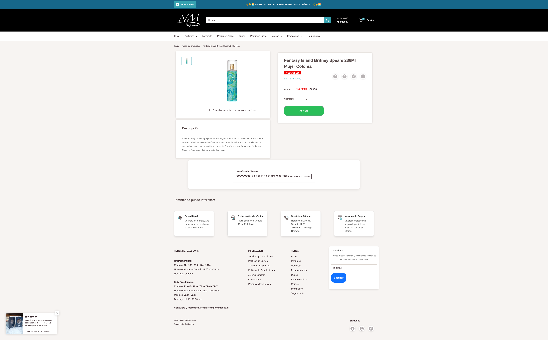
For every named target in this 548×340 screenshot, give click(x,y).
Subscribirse (187, 4)
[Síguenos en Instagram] (362, 329)
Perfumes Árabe (225, 36)
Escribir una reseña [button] (300, 176)
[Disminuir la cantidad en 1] (299, 99)
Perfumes (189, 36)
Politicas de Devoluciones (261, 270)
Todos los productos (191, 46)
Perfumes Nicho (258, 36)
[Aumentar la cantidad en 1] (314, 99)
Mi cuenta (342, 21)
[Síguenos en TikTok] (371, 329)
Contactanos (254, 279)
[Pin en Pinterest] (344, 76)
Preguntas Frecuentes (259, 284)
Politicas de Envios (258, 261)
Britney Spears (292, 79)
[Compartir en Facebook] (335, 76)
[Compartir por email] (363, 76)
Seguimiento (314, 36)
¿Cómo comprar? (257, 275)
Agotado (304, 111)
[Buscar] (327, 20)
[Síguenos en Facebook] (352, 329)
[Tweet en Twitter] (354, 76)
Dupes (242, 36)
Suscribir (338, 278)
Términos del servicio (259, 265)
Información (293, 36)
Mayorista (207, 36)
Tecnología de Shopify (184, 324)
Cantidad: (289, 99)
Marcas (275, 36)
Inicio (177, 36)
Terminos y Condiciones (260, 256)
